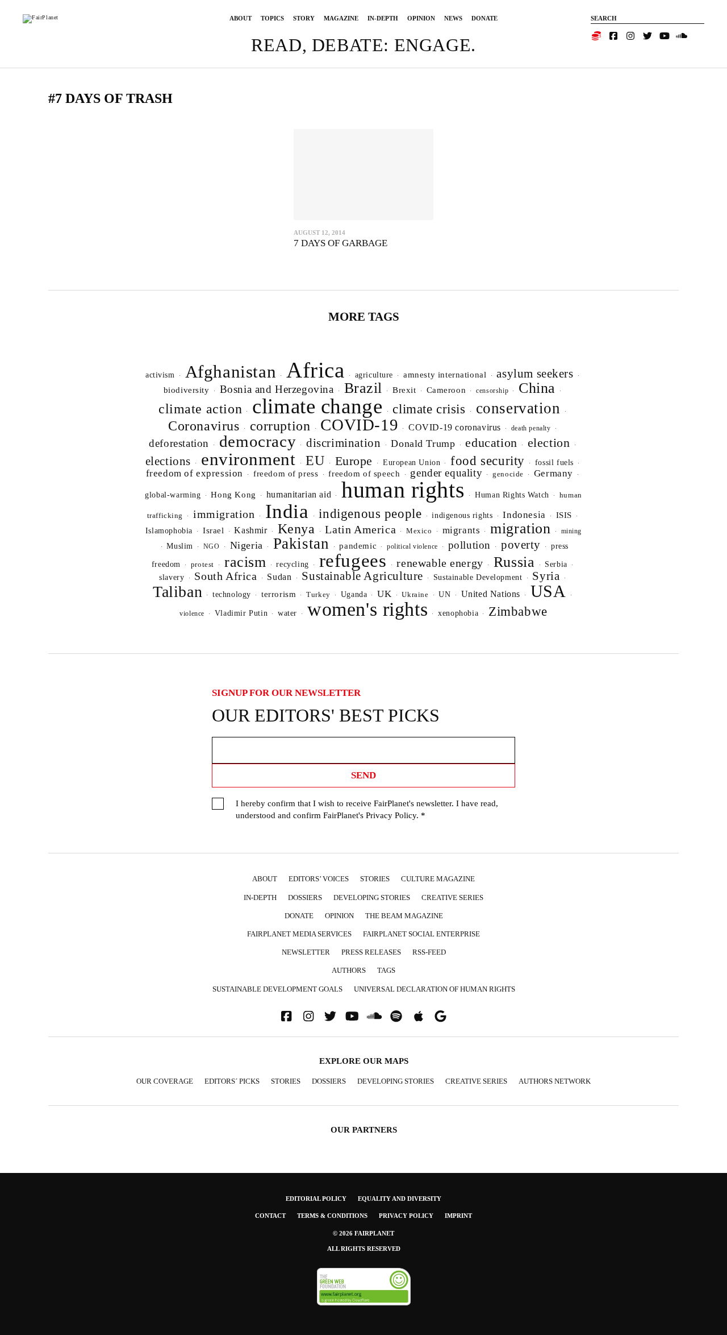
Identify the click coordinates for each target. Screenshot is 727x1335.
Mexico (419, 531)
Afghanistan (231, 372)
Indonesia (524, 514)
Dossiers (305, 897)
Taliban (177, 591)
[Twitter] (647, 35)
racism (245, 562)
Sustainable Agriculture (362, 576)
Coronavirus (204, 425)
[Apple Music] (418, 1016)
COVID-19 (359, 425)
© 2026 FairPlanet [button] (363, 1233)
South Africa (225, 576)
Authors (349, 970)
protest (202, 564)
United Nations (490, 594)
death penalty (531, 428)
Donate (484, 18)
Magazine (341, 18)
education (491, 443)
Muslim (179, 546)
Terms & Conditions (332, 1215)
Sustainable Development (478, 577)
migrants (461, 530)
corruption (280, 425)
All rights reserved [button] (363, 1248)
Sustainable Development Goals (277, 989)
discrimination (343, 443)
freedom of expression (194, 473)
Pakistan (301, 543)
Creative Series (452, 897)
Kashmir (250, 530)
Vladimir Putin (241, 613)
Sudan (279, 577)
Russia (514, 562)
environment (248, 459)
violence (191, 613)
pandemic (358, 545)
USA (548, 591)
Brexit (404, 390)
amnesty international (444, 374)
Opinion (421, 18)
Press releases (371, 952)
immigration (224, 514)
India (287, 511)
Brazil (363, 388)
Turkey (318, 594)
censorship (492, 391)
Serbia (556, 564)
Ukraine (415, 595)
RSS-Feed (429, 952)
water (287, 613)
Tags (386, 970)
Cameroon (446, 390)
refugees (353, 560)
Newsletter (306, 952)
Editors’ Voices (319, 878)
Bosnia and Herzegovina (277, 389)
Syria (545, 576)
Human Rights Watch (512, 494)
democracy (257, 441)
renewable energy (439, 563)
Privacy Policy (391, 815)
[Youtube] (664, 35)
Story (304, 18)
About (240, 18)
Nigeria (246, 545)
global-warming (172, 495)
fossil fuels (554, 462)
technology (231, 594)
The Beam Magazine (404, 915)
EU (315, 460)
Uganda (354, 594)
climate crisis (428, 409)
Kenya (296, 528)
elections (168, 461)
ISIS (564, 515)
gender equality (446, 473)
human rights (403, 490)
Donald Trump (423, 443)
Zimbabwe (518, 611)
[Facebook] (613, 35)
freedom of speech (364, 473)
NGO (211, 546)
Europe (354, 461)
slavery (171, 577)
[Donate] (596, 35)
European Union (411, 462)
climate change (317, 406)
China (537, 388)
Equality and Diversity (399, 1198)
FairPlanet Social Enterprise (421, 934)
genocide (508, 474)
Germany (553, 473)
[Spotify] (396, 1016)
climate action (200, 408)
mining (571, 531)
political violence (412, 546)
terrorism (278, 594)
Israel (213, 530)
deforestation (179, 443)
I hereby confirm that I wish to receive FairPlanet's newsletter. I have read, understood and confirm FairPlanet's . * (367, 809)
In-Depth (382, 18)
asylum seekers (534, 373)
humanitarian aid (298, 494)
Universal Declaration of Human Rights (434, 989)
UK (384, 593)
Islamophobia (169, 530)
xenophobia (458, 613)
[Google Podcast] (440, 1016)
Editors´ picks (232, 1081)
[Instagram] (630, 35)
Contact (270, 1215)
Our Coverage (164, 1081)
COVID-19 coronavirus (454, 427)
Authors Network (555, 1081)
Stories (375, 878)
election (549, 443)
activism (160, 374)
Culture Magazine (438, 878)
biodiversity (187, 390)
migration (520, 528)
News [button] (453, 18)
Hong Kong (233, 494)
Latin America (360, 529)
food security (487, 461)
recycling (292, 564)
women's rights (367, 609)
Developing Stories (371, 897)
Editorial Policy (316, 1198)
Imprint (458, 1215)
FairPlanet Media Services (299, 934)
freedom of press (285, 473)
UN (444, 594)
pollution (469, 545)
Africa (315, 370)
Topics (272, 18)
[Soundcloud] (681, 35)
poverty (521, 545)
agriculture (374, 374)
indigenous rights (462, 515)
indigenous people (370, 513)
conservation (518, 408)
